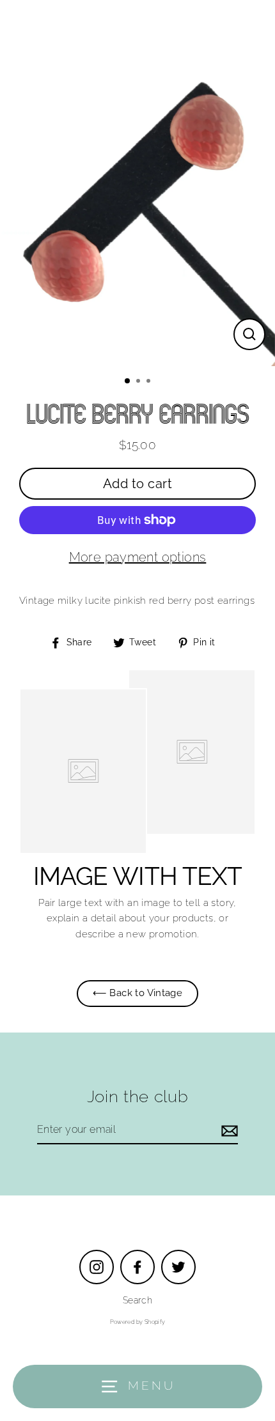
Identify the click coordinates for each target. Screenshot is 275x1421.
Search (137, 1300)
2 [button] (139, 382)
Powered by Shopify (138, 1322)
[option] (137, 183)
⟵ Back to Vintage (138, 993)
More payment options (138, 557)
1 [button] (128, 381)
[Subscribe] (227, 1130)
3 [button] (149, 382)
